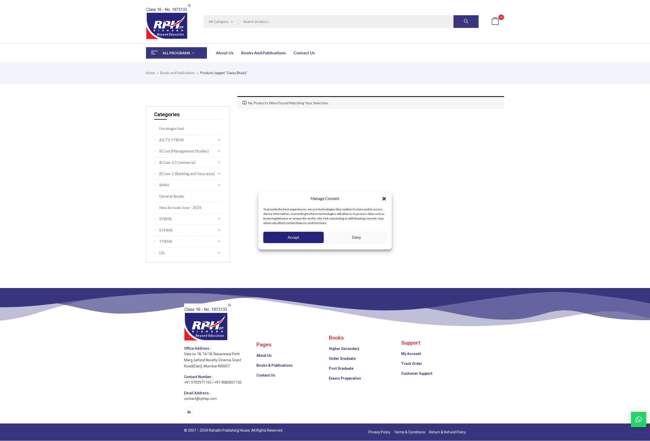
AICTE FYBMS (171, 140)
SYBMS (165, 218)
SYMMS (166, 230)
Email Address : (197, 393)
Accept (293, 237)
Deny (356, 237)
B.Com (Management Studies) (184, 151)
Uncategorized (171, 128)
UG (162, 252)
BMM (164, 185)
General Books (171, 196)
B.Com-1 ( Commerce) (177, 162)
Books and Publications (177, 73)
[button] (384, 198)
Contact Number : (198, 377)
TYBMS (165, 241)
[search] (466, 21)
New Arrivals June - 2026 (180, 207)
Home (150, 73)
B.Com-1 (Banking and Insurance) (187, 173)
